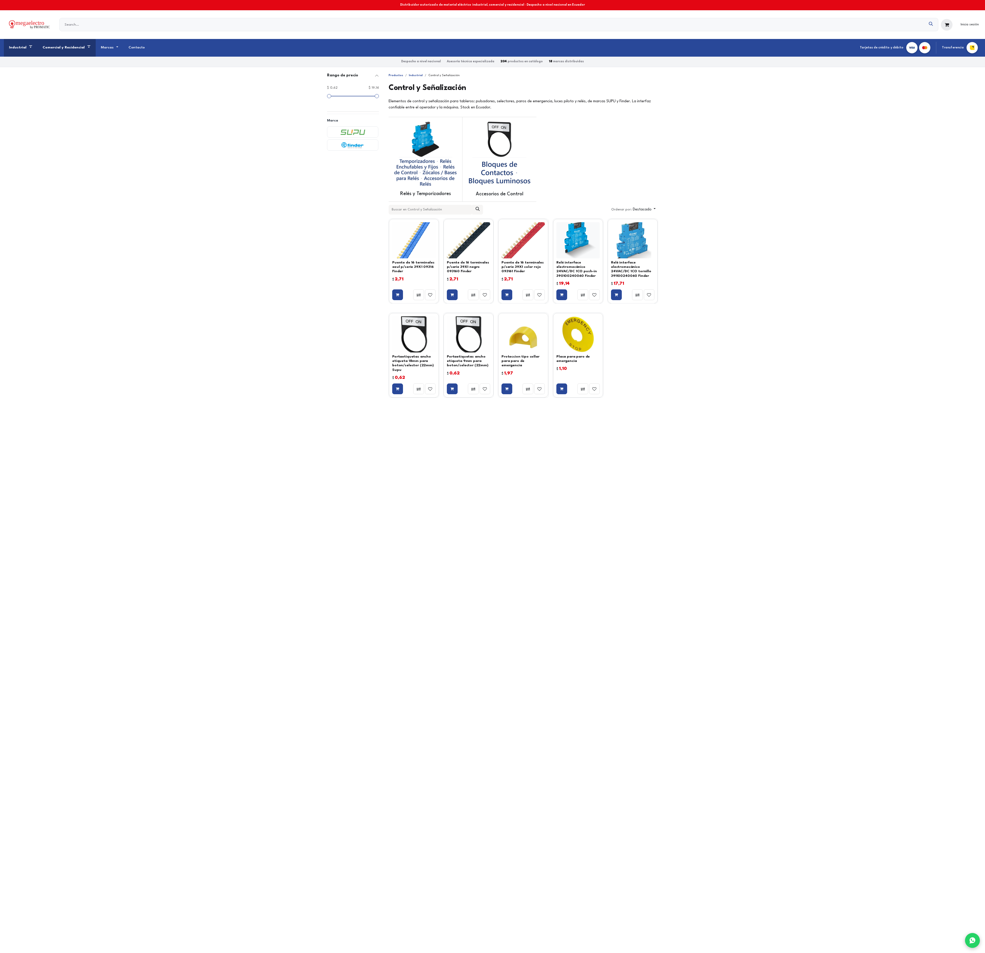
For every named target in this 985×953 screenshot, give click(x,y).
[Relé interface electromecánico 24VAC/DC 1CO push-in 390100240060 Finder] (578, 240)
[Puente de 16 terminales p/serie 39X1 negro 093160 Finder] (468, 240)
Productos (396, 75)
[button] (633, 210)
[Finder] (352, 145)
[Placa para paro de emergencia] (578, 334)
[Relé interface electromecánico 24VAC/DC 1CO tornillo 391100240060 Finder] (632, 240)
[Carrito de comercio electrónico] (947, 25)
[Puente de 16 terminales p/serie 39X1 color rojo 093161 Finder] (523, 240)
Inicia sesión (970, 24)
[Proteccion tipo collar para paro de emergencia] (523, 334)
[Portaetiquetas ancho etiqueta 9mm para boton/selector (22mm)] (468, 334)
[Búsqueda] (931, 24)
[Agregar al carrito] (397, 294)
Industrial (416, 75)
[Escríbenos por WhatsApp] (972, 940)
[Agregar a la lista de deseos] (430, 294)
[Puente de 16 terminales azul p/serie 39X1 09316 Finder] (414, 240)
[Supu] (352, 132)
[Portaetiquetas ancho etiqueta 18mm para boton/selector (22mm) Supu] (414, 334)
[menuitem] (20, 48)
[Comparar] (418, 294)
